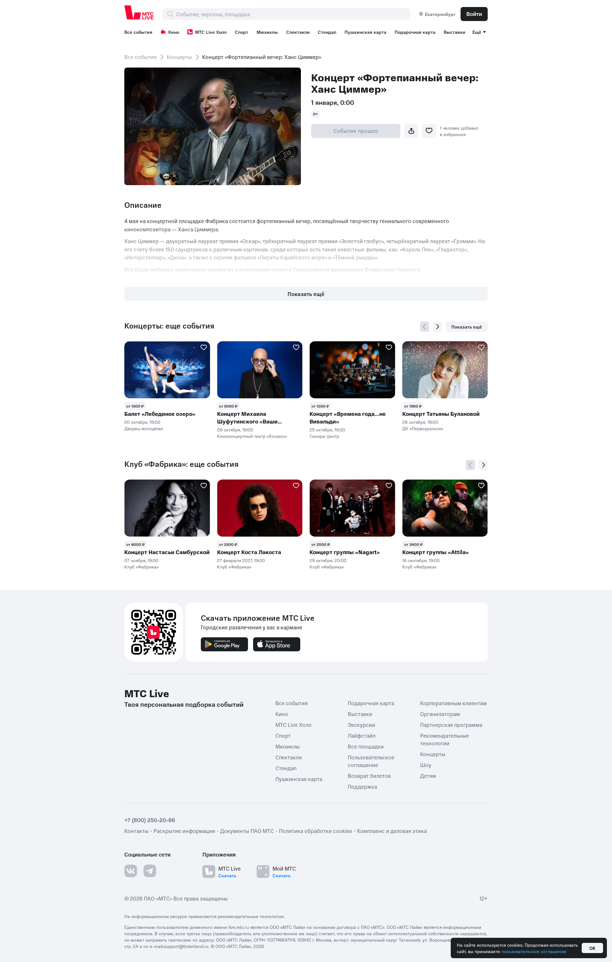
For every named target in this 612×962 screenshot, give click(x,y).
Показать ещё (306, 294)
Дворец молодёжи (143, 428)
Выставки (454, 32)
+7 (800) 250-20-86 (149, 820)
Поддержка (362, 786)
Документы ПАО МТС (247, 831)
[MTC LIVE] (139, 12)
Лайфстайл (361, 735)
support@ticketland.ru (186, 946)
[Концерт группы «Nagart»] (352, 508)
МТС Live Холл (211, 32)
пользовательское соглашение (533, 951)
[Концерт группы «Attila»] (445, 508)
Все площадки (366, 746)
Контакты (136, 831)
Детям (428, 775)
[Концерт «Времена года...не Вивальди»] (352, 369)
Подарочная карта (415, 32)
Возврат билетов (369, 775)
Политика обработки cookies (315, 831)
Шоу (425, 765)
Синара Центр (324, 436)
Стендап (327, 32)
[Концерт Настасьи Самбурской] (167, 508)
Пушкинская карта (365, 32)
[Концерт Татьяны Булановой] (445, 369)
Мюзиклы (267, 32)
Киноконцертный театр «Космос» (252, 436)
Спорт (241, 32)
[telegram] (149, 870)
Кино (173, 32)
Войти (474, 14)
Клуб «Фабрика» (141, 566)
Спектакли (298, 32)
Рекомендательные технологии (444, 739)
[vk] (130, 870)
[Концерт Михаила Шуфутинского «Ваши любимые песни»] (260, 369)
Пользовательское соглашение (371, 761)
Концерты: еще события (169, 325)
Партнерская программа (451, 724)
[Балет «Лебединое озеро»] (167, 369)
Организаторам (440, 714)
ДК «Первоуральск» (422, 428)
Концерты (179, 57)
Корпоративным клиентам (453, 703)
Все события (138, 32)
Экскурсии (361, 724)
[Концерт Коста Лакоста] (260, 508)
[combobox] (293, 14)
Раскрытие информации (184, 831)
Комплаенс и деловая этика (392, 831)
